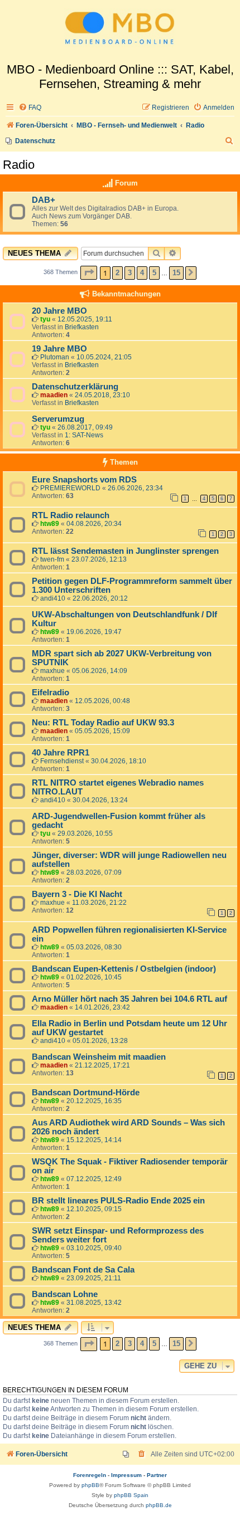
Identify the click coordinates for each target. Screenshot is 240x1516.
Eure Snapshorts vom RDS (84, 479)
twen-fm (52, 559)
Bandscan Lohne (65, 1294)
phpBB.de (159, 1505)
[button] (88, 273)
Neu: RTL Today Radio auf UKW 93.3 (103, 722)
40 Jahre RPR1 (60, 752)
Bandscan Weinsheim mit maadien (99, 1056)
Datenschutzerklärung (75, 386)
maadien (54, 395)
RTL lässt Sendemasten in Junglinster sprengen (125, 551)
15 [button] (176, 273)
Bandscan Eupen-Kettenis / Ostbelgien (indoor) (124, 968)
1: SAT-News (84, 435)
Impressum (126, 1475)
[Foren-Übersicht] (120, 31)
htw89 (49, 524)
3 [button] (130, 273)
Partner (157, 1475)
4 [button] (142, 273)
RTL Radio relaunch (70, 515)
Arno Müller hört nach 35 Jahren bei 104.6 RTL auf (129, 999)
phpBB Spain (131, 1495)
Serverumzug (58, 419)
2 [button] (117, 273)
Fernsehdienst (62, 761)
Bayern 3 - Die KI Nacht (77, 894)
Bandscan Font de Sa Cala (83, 1269)
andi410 (52, 598)
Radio (19, 165)
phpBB (90, 1485)
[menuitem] (29, 107)
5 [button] (154, 273)
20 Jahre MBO (59, 310)
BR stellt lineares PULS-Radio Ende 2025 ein (118, 1200)
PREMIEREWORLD (70, 488)
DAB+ (43, 200)
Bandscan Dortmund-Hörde (86, 1092)
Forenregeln (89, 1475)
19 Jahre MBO (59, 348)
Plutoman (54, 357)
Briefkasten (82, 327)
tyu (45, 319)
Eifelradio (50, 692)
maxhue (52, 671)
